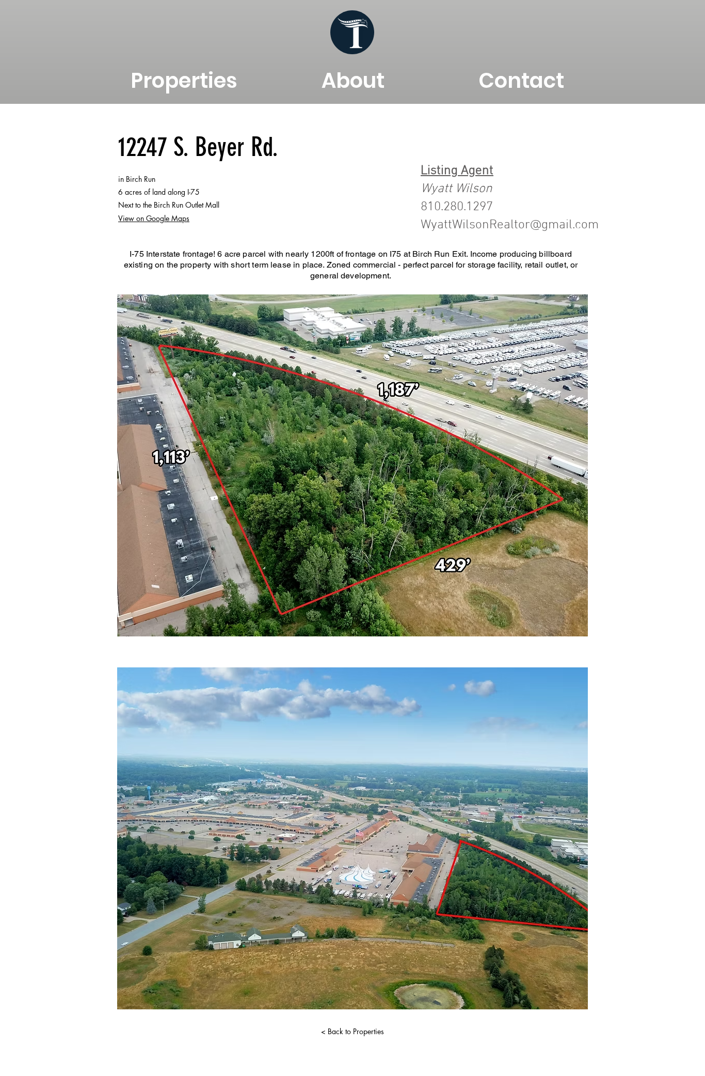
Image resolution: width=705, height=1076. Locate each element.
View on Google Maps (153, 218)
